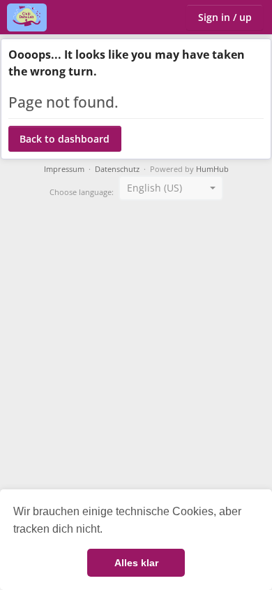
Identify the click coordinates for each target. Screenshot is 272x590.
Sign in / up (225, 17)
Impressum (64, 169)
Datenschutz (117, 169)
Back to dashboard (64, 138)
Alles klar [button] (136, 562)
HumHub (212, 169)
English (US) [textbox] (154, 187)
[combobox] (171, 188)
